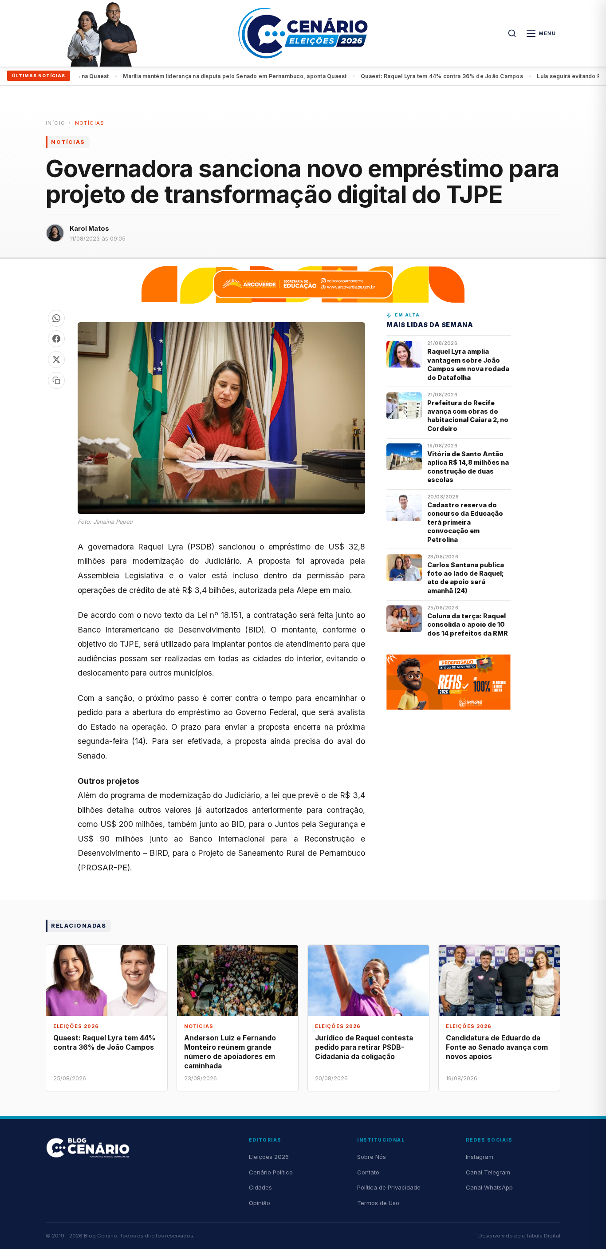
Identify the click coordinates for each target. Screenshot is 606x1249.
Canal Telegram (488, 1172)
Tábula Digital (543, 1236)
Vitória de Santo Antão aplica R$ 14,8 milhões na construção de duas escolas (468, 466)
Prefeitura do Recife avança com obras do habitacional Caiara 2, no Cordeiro (467, 415)
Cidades (260, 1187)
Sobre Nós (371, 1156)
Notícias (90, 123)
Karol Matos (89, 228)
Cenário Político (271, 1172)
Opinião (259, 1202)
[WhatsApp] (56, 318)
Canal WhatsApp (489, 1187)
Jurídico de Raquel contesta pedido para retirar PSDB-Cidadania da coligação (364, 1047)
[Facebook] (56, 338)
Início (55, 123)
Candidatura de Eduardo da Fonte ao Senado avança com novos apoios (497, 1047)
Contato (368, 1172)
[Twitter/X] (56, 359)
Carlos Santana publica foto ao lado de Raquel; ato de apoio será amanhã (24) (465, 577)
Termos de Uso (378, 1202)
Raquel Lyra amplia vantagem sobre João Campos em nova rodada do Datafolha (468, 364)
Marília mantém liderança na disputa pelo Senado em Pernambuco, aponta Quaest (211, 76)
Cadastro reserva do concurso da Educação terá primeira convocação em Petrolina (465, 522)
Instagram (479, 1156)
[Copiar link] (56, 380)
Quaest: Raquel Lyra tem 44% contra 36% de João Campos (417, 76)
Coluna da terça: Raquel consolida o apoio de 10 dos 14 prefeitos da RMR (467, 624)
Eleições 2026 (269, 1156)
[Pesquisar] (512, 33)
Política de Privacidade (389, 1187)
